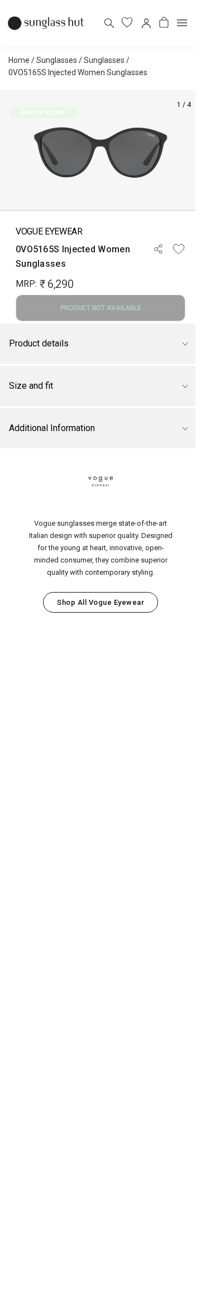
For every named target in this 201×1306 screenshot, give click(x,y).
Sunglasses (56, 60)
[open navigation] (182, 23)
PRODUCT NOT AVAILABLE (100, 308)
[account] (145, 22)
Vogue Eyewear (49, 231)
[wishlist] (127, 22)
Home (19, 60)
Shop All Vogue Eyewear (100, 602)
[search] (108, 22)
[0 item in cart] (164, 22)
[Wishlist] (178, 249)
